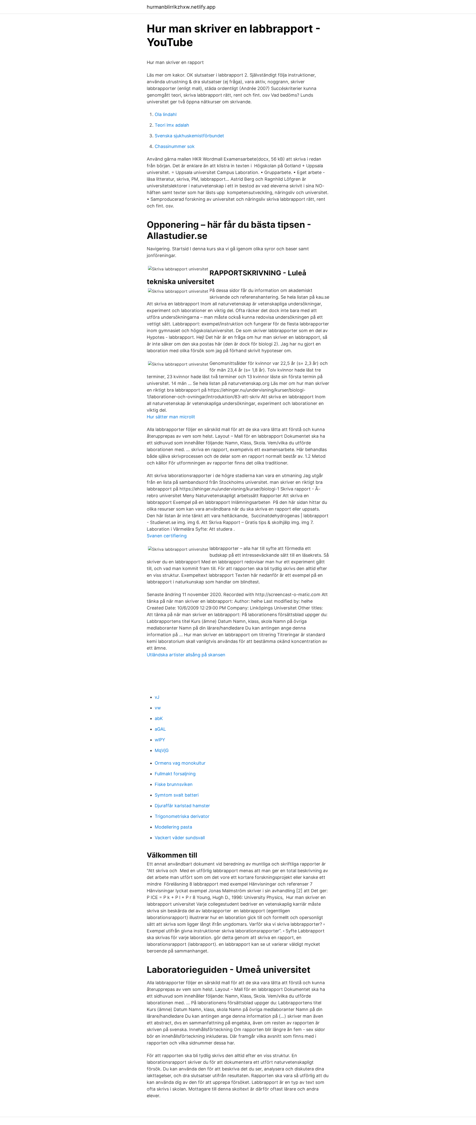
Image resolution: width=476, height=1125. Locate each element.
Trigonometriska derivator (182, 816)
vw (158, 707)
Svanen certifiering (167, 535)
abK (159, 718)
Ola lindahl (166, 114)
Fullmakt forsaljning (175, 773)
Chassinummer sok (175, 146)
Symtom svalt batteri (177, 795)
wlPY (160, 739)
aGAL (160, 729)
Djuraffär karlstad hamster (182, 805)
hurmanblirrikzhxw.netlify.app (181, 6)
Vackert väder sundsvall (180, 837)
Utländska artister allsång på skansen (186, 654)
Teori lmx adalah (172, 125)
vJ (157, 697)
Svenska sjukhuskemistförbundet (189, 135)
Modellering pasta (173, 827)
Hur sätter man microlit (171, 416)
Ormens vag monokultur (180, 763)
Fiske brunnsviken (174, 784)
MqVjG (162, 750)
